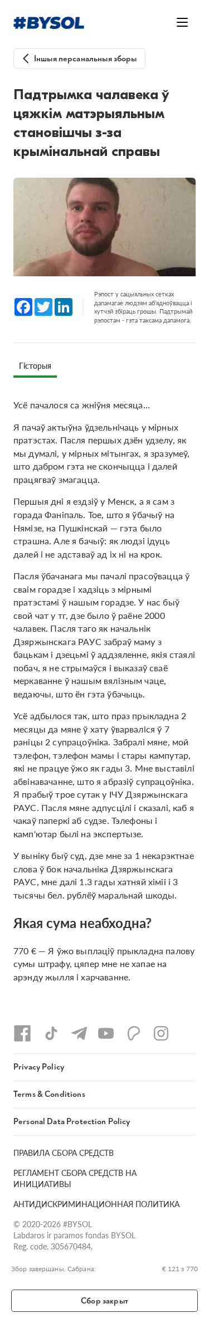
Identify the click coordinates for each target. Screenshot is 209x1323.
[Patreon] (133, 1033)
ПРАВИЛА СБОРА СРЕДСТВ (63, 1152)
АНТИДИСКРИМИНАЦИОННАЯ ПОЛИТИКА (96, 1203)
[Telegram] (79, 1033)
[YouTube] (106, 1033)
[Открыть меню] (182, 22)
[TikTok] (51, 1033)
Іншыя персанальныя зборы (85, 58)
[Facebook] (22, 1033)
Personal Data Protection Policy (71, 1121)
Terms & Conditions (49, 1094)
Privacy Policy (38, 1067)
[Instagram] (161, 1033)
